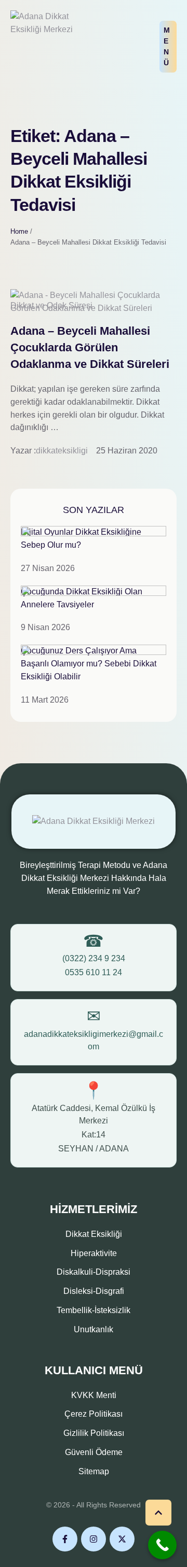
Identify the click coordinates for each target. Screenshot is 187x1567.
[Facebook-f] (64, 1539)
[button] (168, 47)
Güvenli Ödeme (94, 1452)
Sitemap (93, 1471)
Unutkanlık (93, 1329)
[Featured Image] (93, 308)
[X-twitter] (122, 1539)
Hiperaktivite (94, 1253)
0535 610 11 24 (93, 972)
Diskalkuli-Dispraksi (93, 1271)
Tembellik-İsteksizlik (93, 1310)
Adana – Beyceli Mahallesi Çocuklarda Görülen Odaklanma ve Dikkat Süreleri (89, 347)
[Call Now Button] (162, 1545)
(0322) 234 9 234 (93, 958)
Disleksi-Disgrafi (93, 1291)
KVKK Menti (93, 1395)
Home (19, 231)
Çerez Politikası (93, 1413)
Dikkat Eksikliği (93, 1234)
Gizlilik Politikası (93, 1433)
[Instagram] (93, 1539)
